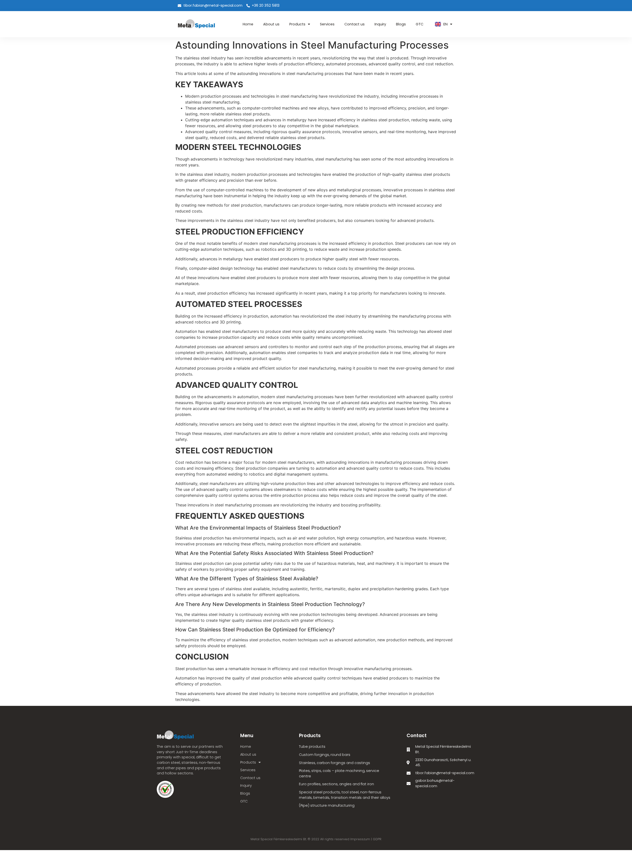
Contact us (354, 24)
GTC (419, 24)
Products (297, 24)
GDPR (377, 839)
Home (248, 24)
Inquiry (380, 24)
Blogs (401, 24)
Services (327, 24)
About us (271, 24)
